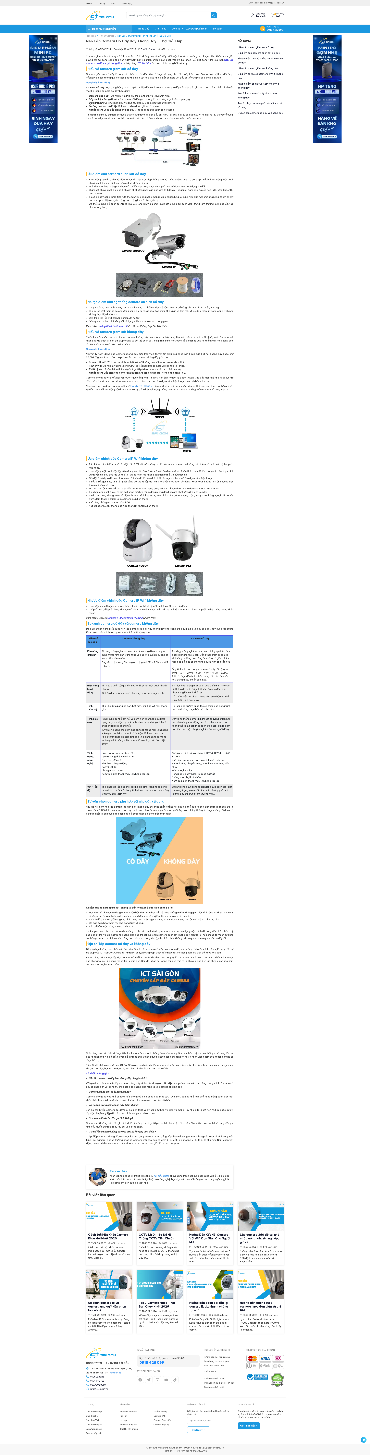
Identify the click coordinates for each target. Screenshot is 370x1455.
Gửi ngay (197, 1430)
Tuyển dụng (127, 3)
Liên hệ (102, 3)
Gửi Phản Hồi (247, 1425)
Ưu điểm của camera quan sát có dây (259, 52)
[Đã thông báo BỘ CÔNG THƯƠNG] (257, 1380)
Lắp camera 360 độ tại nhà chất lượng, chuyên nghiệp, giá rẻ (259, 1238)
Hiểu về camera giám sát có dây (256, 47)
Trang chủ (143, 28)
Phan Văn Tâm (118, 1171)
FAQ (113, 3)
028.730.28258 (98, 1385)
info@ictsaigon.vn (99, 1389)
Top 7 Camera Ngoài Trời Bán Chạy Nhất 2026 (157, 1304)
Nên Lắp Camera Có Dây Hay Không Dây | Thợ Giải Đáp (144, 36)
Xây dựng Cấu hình (196, 28)
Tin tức (89, 3)
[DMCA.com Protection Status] (277, 1380)
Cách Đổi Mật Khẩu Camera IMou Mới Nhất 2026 (108, 1236)
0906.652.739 (97, 1381)
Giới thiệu (160, 28)
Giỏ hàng (280, 13)
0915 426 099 (275, 29)
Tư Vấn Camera (106, 36)
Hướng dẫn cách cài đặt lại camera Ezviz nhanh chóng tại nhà (208, 1306)
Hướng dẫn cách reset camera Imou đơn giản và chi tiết (260, 1306)
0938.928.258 (97, 1376)
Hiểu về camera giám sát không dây (258, 68)
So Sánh (217, 28)
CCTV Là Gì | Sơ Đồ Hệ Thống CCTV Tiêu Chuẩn (156, 1236)
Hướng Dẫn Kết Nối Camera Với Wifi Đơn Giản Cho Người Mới (209, 1238)
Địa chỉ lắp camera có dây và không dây (260, 112)
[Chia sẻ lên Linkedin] (228, 1153)
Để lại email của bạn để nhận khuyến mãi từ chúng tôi (208, 1413)
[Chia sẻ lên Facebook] (209, 1153)
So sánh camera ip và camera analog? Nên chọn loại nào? (107, 1306)
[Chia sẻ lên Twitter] (219, 1153)
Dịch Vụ (176, 28)
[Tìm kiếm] (214, 15)
